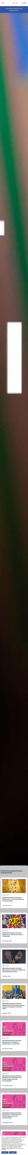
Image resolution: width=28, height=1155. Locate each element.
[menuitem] (21, 3)
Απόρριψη (13, 1152)
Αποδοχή (5, 1152)
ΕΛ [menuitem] (22, 3)
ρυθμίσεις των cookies (7, 1148)
